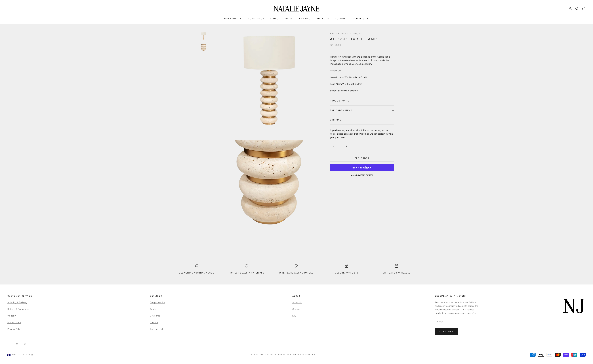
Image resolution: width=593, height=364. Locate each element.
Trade (153, 309)
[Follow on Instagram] (17, 343)
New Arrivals (233, 19)
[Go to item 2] (203, 47)
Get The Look (157, 329)
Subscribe (446, 331)
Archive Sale (360, 19)
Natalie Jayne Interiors (346, 34)
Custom (340, 19)
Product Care (14, 322)
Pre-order (362, 158)
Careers (296, 309)
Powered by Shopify (302, 355)
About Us (297, 302)
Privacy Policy (14, 329)
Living (274, 19)
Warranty (12, 315)
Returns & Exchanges (18, 309)
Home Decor (256, 19)
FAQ (294, 315)
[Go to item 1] (203, 36)
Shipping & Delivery (17, 302)
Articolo (323, 19)
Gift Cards (155, 315)
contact (348, 133)
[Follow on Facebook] (9, 343)
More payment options (362, 175)
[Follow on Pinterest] (25, 343)
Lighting (305, 19)
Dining (289, 19)
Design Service (157, 302)
